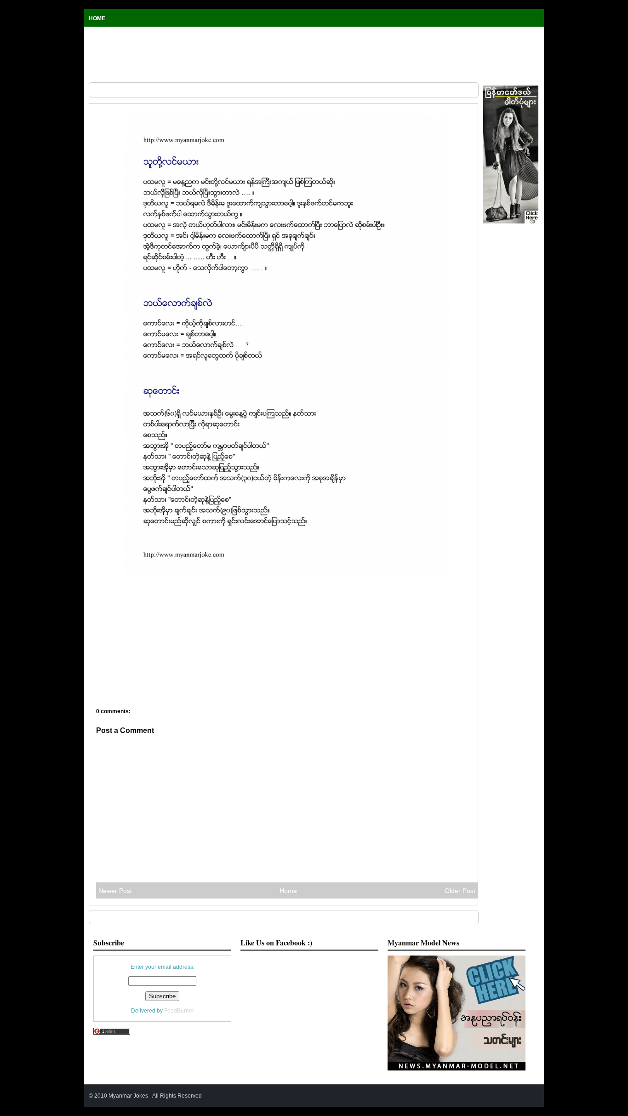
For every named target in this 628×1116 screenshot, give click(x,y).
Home (97, 18)
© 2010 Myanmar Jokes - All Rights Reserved (145, 1096)
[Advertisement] (314, 54)
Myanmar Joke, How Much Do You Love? (127, 104)
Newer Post (115, 890)
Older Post (460, 890)
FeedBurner (179, 1010)
